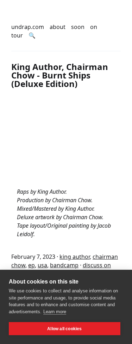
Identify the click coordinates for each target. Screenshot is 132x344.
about (57, 27)
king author (74, 257)
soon (77, 27)
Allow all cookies (64, 328)
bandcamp (64, 265)
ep (31, 265)
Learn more (54, 311)
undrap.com (27, 27)
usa (42, 265)
